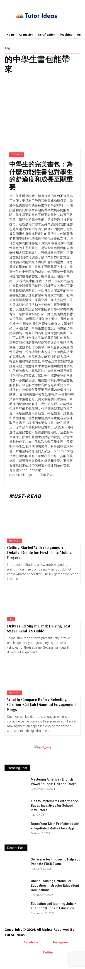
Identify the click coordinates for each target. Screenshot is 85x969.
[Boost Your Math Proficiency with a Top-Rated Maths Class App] (16, 829)
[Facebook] (17, 942)
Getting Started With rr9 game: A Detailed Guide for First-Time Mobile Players (39, 552)
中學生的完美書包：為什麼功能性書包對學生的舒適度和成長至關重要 (41, 175)
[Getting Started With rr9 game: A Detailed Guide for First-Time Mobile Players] (42, 524)
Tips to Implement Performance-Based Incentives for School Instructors (55, 805)
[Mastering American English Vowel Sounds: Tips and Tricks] (16, 785)
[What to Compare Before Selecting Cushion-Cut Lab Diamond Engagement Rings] (42, 676)
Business (16, 154)
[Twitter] (36, 953)
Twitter (48, 952)
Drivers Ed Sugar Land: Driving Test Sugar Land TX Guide (38, 628)
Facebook (31, 942)
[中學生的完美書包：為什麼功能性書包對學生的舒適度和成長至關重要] (42, 121)
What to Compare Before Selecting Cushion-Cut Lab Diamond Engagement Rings (41, 704)
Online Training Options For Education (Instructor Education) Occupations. (55, 885)
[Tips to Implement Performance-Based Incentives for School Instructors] (12, 804)
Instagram (60, 942)
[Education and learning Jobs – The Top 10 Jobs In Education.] (16, 909)
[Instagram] (46, 942)
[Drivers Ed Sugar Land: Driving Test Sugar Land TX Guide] (42, 602)
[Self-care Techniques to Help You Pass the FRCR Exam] (11, 861)
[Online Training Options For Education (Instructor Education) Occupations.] (16, 886)
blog (11, 619)
